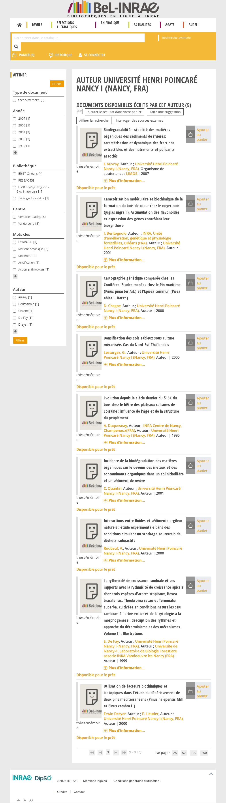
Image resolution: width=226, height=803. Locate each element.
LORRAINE (25, 242)
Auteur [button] (19, 289)
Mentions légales (95, 781)
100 (193, 753)
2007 (22, 118)
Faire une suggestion (165, 112)
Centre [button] (19, 208)
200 (204, 753)
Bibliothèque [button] (25, 165)
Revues (37, 24)
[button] (15, 152)
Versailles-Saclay (30, 217)
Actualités (142, 24)
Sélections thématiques (67, 24)
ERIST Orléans (28, 173)
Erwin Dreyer (115, 713)
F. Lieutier (150, 713)
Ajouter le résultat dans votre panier (114, 112)
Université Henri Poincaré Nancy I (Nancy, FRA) (142, 245)
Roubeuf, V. (113, 548)
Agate (169, 24)
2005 (22, 125)
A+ (31, 800)
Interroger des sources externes (139, 120)
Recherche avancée (176, 37)
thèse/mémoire (29, 100)
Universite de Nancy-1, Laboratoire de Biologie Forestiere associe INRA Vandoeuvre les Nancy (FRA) (140, 651)
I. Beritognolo (115, 233)
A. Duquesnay (115, 425)
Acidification (27, 262)
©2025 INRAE (67, 781)
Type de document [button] (30, 92)
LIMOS (131, 173)
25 (175, 753)
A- (18, 800)
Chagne (24, 311)
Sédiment (25, 256)
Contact (79, 792)
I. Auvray (111, 163)
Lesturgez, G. (115, 352)
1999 (22, 146)
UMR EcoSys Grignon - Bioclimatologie (33, 189)
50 (184, 753)
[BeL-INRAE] (113, 8)
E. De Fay (111, 641)
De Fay (23, 317)
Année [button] (19, 110)
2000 (22, 139)
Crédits (62, 792)
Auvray (23, 297)
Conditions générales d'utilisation (136, 781)
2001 (22, 132)
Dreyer (23, 324)
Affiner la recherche (94, 120)
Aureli (194, 24)
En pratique (110, 22)
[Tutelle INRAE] (22, 777)
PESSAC (24, 180)
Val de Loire (26, 223)
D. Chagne (112, 305)
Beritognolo (26, 304)
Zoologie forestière (31, 198)
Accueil (19, 25)
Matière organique (31, 249)
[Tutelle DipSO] (43, 778)
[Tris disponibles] (79, 111)
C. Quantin (112, 488)
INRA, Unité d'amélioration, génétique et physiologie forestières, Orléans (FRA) (137, 238)
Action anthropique (31, 269)
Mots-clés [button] (21, 234)
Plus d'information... (127, 180)
